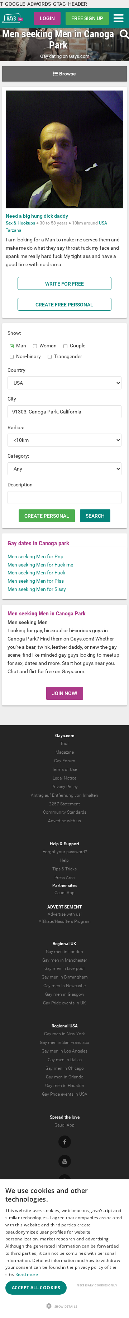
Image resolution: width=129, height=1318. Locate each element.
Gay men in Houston (64, 1085)
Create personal (46, 516)
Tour (64, 743)
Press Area (64, 877)
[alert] (64, 1248)
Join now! (64, 693)
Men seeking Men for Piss (36, 581)
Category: (18, 456)
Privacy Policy (65, 786)
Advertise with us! (65, 914)
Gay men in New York (64, 1033)
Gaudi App (64, 892)
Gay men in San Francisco (64, 1042)
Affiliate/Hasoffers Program (65, 921)
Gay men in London (64, 951)
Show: (14, 333)
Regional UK (64, 943)
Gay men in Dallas (65, 1059)
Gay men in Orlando (64, 1076)
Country (16, 370)
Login (47, 18)
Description (20, 484)
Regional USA (65, 1025)
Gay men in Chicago (65, 1068)
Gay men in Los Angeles (64, 1051)
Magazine (65, 752)
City (12, 399)
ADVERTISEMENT (64, 907)
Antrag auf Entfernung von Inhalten (64, 795)
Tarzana (14, 230)
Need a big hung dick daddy (37, 216)
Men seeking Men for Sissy (37, 589)
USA (103, 223)
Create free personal (64, 304)
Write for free (64, 284)
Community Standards (64, 812)
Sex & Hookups (20, 223)
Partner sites (64, 885)
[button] (64, 1306)
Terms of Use (64, 769)
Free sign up (87, 18)
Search (95, 516)
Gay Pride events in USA (64, 1094)
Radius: (16, 427)
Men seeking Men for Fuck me (40, 565)
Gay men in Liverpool (64, 968)
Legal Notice (64, 778)
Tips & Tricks (64, 868)
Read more (26, 1274)
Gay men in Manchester (64, 960)
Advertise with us (64, 820)
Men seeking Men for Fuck (36, 572)
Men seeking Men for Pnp (35, 556)
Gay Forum (64, 760)
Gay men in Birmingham (65, 977)
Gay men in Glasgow (64, 994)
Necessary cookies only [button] (97, 1285)
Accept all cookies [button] (36, 1288)
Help (64, 860)
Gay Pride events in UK (64, 1002)
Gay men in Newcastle (64, 985)
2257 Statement (64, 803)
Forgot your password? (65, 851)
